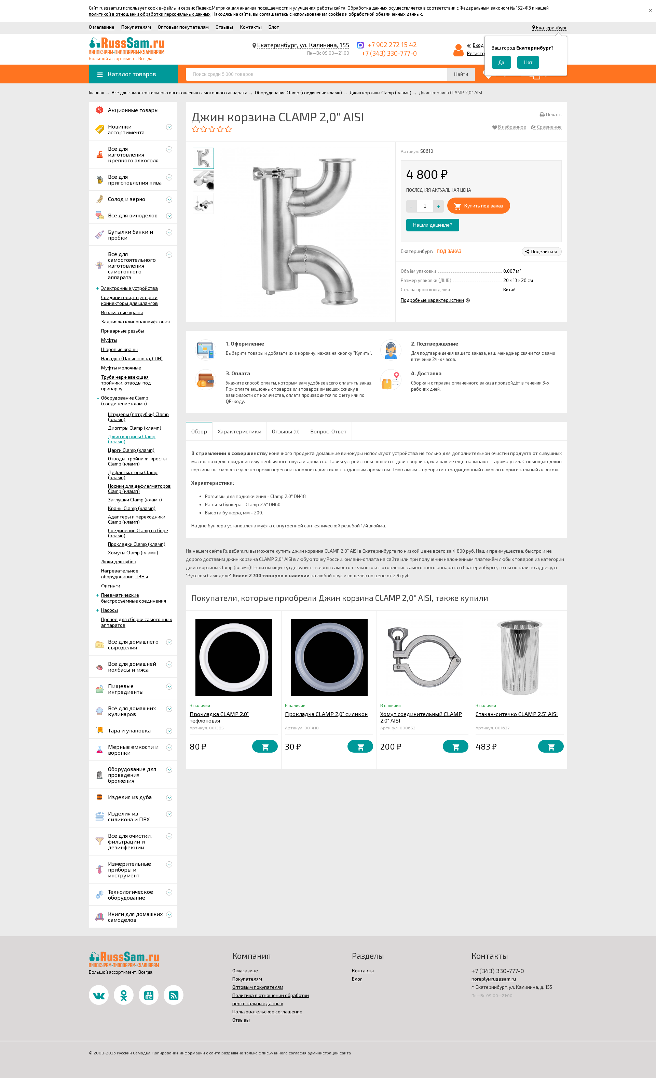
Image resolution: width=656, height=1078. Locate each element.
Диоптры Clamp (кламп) (134, 428)
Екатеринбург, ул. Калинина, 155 (303, 45)
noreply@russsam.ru (494, 979)
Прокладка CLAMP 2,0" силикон (326, 714)
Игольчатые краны (122, 312)
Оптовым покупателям (183, 27)
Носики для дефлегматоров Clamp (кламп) (139, 488)
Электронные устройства (129, 288)
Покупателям (136, 27)
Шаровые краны (119, 349)
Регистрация (481, 53)
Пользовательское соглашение (267, 1011)
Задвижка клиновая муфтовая (135, 321)
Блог (274, 27)
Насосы (109, 610)
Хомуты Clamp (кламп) (133, 552)
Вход (478, 45)
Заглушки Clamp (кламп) (135, 499)
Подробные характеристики (432, 300)
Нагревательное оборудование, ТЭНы (124, 573)
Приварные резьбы (122, 331)
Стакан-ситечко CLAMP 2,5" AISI (517, 714)
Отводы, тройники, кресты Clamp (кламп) (137, 461)
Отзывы (224, 27)
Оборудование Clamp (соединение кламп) (124, 400)
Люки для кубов (118, 561)
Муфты (109, 340)
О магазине (101, 27)
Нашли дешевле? (432, 225)
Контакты (251, 27)
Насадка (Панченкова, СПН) (132, 358)
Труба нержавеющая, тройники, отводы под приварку (126, 382)
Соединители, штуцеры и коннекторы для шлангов (129, 300)
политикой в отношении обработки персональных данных (149, 14)
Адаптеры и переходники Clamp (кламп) (136, 519)
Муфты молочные (121, 367)
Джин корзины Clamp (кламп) (131, 438)
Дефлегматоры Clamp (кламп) (133, 474)
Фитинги (110, 586)
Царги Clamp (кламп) (131, 450)
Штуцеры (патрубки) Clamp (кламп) (138, 416)
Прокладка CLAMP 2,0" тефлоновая (219, 717)
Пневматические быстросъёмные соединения (133, 598)
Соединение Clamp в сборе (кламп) (138, 532)
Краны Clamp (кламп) (131, 508)
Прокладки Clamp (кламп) (136, 544)
